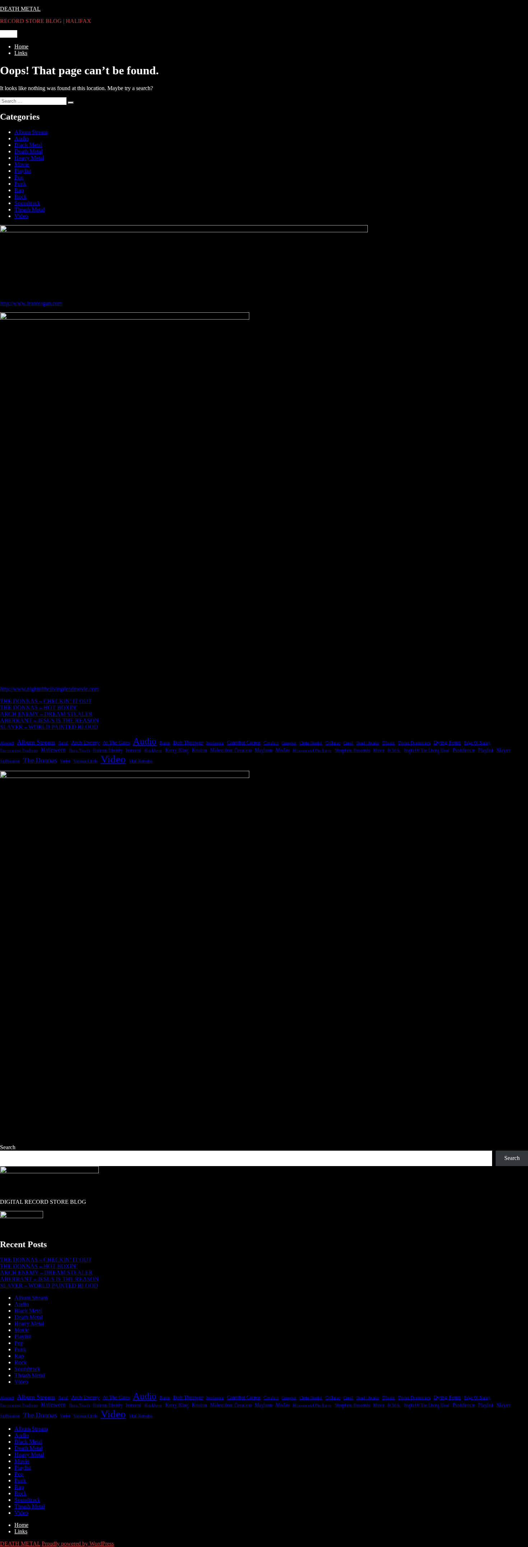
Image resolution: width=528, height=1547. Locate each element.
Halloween (53, 750)
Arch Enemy (85, 742)
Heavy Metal (29, 158)
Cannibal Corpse (243, 742)
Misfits (282, 750)
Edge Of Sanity (477, 742)
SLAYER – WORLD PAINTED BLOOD (49, 727)
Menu (8, 34)
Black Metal (28, 145)
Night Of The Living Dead (426, 750)
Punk (20, 184)
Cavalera (271, 742)
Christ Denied (311, 743)
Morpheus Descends (352, 750)
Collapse (332, 742)
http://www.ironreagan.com (31, 303)
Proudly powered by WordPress (78, 1544)
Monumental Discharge (312, 750)
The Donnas (40, 760)
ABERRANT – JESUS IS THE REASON (49, 720)
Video (21, 216)
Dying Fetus (447, 742)
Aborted (7, 743)
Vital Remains (141, 761)
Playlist (22, 171)
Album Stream (30, 132)
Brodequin (215, 743)
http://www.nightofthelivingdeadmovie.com (49, 689)
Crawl (348, 743)
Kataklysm (153, 750)
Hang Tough (79, 750)
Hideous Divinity (107, 750)
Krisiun (199, 750)
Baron (164, 742)
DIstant (388, 742)
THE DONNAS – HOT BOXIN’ (39, 707)
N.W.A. (394, 750)
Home (21, 46)
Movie (21, 164)
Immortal (133, 750)
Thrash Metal (29, 209)
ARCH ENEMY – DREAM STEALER (46, 714)
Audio (21, 138)
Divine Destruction (414, 742)
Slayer (503, 750)
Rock (20, 197)
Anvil (63, 742)
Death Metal (28, 151)
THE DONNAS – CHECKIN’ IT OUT (46, 701)
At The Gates (116, 742)
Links (20, 53)
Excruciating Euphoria (19, 750)
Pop (18, 177)
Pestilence (464, 750)
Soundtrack (27, 203)
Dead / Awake (367, 743)
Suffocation (10, 761)
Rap (19, 190)
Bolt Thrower (188, 742)
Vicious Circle (85, 761)
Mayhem (263, 750)
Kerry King (177, 750)
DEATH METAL (20, 9)
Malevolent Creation (230, 750)
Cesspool (289, 743)
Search (7, 1147)
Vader (65, 761)
